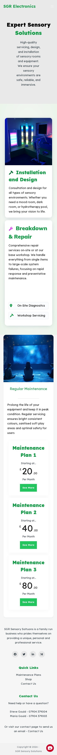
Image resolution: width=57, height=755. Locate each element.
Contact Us (28, 683)
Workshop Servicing (31, 315)
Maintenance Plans (28, 674)
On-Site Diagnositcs (31, 305)
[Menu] (52, 6)
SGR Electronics (19, 6)
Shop (28, 679)
